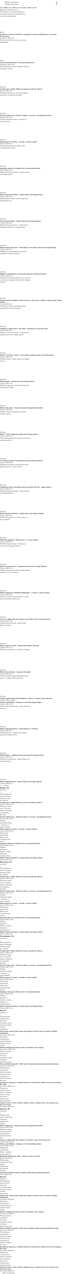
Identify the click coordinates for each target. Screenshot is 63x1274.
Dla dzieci (10, 8)
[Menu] (56, 3)
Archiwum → (15, 10)
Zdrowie (32, 8)
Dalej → (7, 785)
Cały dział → (3, 790)
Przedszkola (20, 8)
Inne (27, 8)
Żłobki (3, 8)
